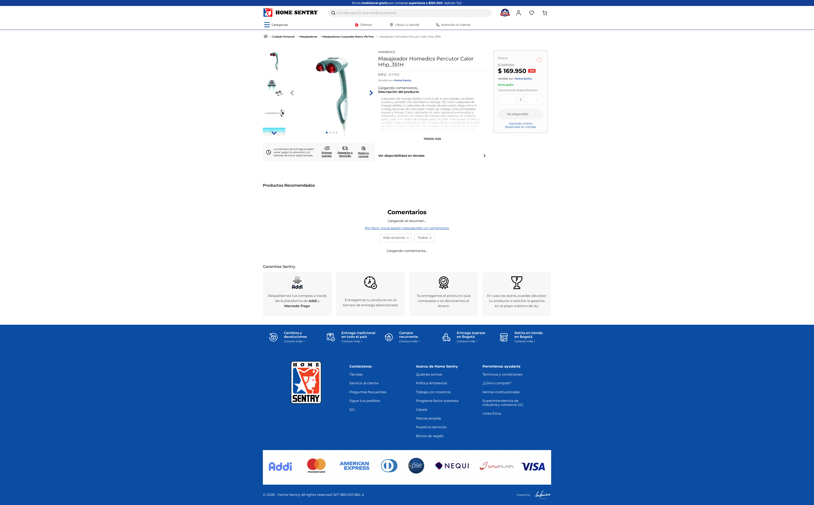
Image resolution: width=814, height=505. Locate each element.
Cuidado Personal (283, 36)
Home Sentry (402, 80)
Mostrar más (432, 134)
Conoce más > (294, 488)
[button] (266, 258)
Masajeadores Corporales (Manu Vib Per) (348, 36)
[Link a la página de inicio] (265, 36)
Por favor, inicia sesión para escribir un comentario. (407, 363)
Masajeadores (308, 36)
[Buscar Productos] (333, 13)
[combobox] (410, 13)
